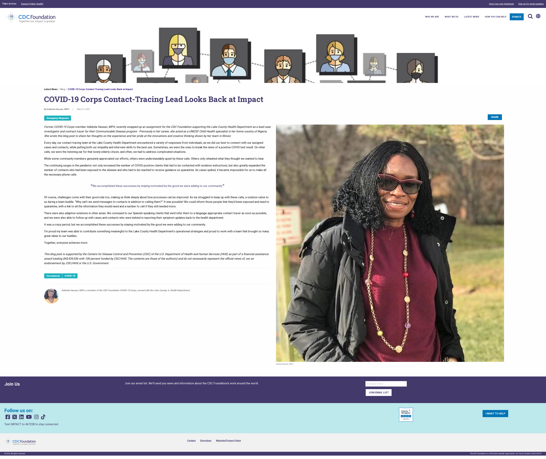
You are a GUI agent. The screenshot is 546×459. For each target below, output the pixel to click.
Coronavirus (53, 276)
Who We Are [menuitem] (432, 16)
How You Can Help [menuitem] (495, 16)
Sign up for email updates (531, 4)
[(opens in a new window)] (7, 417)
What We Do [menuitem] (451, 16)
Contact (191, 440)
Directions (205, 440)
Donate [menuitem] (516, 16)
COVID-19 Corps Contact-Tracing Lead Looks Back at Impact (100, 89)
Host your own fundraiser (501, 4)
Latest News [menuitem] (471, 16)
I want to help (495, 413)
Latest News (51, 89)
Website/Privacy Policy (228, 440)
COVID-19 (70, 276)
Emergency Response (57, 118)
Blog (62, 89)
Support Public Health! (32, 4)
